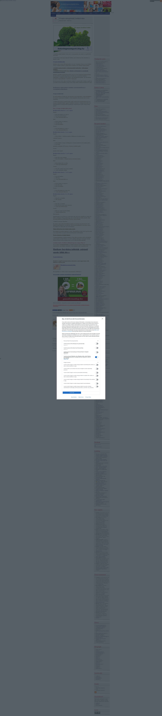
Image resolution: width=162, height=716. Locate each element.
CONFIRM (72, 392)
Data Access (81, 397)
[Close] (103, 319)
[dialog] (81, 358)
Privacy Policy (88, 397)
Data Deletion (74, 397)
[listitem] (81, 340)
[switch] (96, 343)
